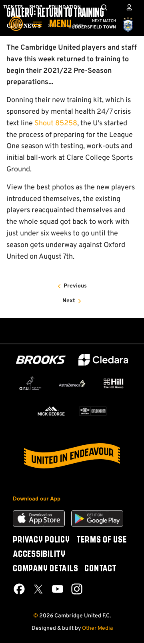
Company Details (45, 569)
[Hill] (113, 383)
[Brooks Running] (41, 360)
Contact (100, 569)
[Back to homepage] (16, 18)
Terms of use (101, 540)
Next (68, 300)
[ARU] (30, 384)
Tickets (13, 7)
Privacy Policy (41, 540)
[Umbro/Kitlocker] (92, 411)
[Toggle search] (104, 7)
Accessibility (39, 555)
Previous (75, 286)
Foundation (65, 7)
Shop (35, 7)
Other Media (97, 628)
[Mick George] (51, 411)
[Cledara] (103, 360)
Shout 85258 (55, 123)
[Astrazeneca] (72, 383)
